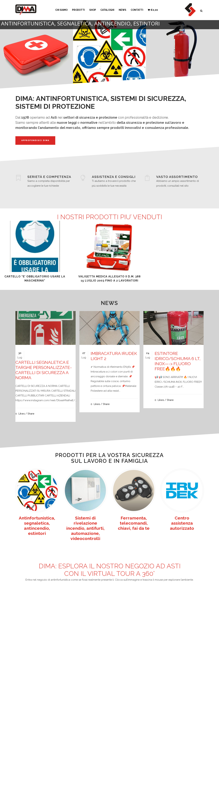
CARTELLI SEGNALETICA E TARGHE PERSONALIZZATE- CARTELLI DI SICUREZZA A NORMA (43, 370)
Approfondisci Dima (35, 140)
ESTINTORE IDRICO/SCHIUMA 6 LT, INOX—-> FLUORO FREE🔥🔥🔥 (178, 361)
